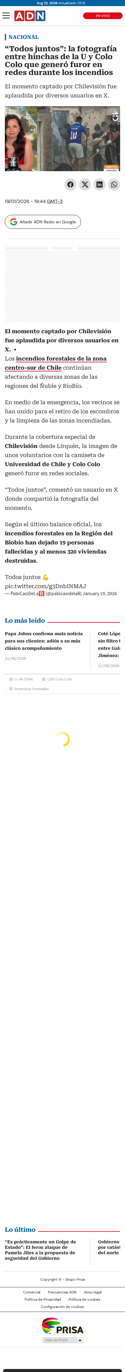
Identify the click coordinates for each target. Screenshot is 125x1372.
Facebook (70, 184)
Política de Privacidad (43, 1299)
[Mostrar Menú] (6, 15)
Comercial (31, 1292)
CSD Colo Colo (59, 679)
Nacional (23, 37)
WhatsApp (114, 184)
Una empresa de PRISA (62, 1325)
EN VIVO (103, 15)
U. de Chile (24, 679)
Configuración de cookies (62, 1306)
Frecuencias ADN (62, 1292)
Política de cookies (84, 1299)
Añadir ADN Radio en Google (48, 222)
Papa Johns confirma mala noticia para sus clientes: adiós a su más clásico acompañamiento (44, 641)
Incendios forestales (32, 688)
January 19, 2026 (100, 594)
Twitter (85, 184)
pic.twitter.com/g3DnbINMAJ (45, 586)
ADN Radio (30, 15)
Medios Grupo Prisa (62, 1340)
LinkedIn (99, 184)
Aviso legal (93, 1292)
